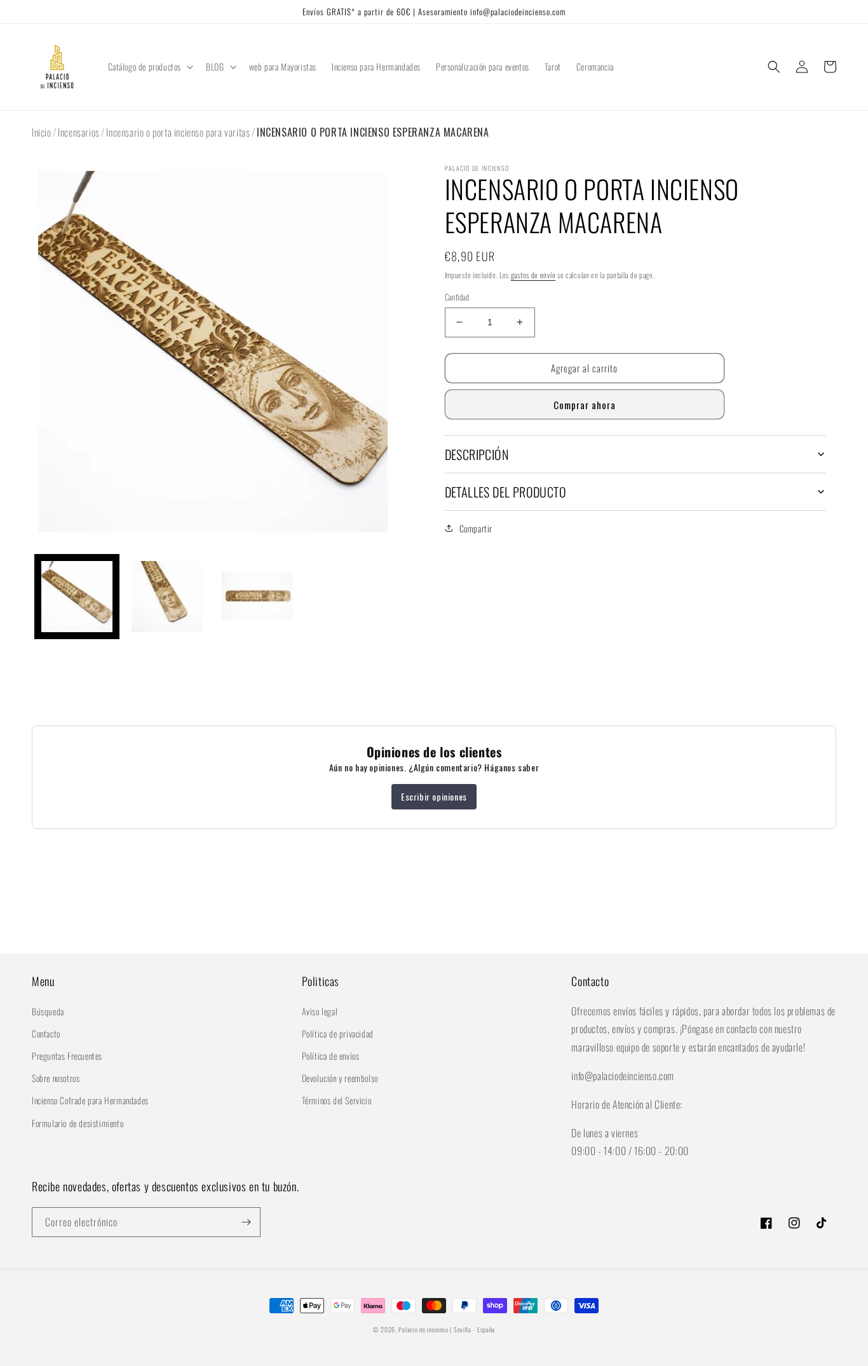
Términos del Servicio (337, 1100)
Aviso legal (320, 1011)
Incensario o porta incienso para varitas (178, 132)
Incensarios (79, 132)
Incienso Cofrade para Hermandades (90, 1100)
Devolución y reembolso (340, 1078)
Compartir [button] (475, 528)
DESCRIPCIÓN (476, 454)
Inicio (41, 132)
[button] (149, 66)
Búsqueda (48, 1011)
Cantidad (457, 297)
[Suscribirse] (246, 1222)
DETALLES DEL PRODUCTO (505, 491)
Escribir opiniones (434, 796)
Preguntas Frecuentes (67, 1055)
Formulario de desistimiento (77, 1123)
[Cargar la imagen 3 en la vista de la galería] (257, 597)
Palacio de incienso (423, 1329)
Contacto (46, 1033)
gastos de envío (533, 274)
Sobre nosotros (55, 1078)
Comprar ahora (584, 405)
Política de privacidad (338, 1033)
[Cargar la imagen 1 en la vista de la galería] (77, 597)
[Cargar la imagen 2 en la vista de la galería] (167, 597)
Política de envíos (331, 1055)
